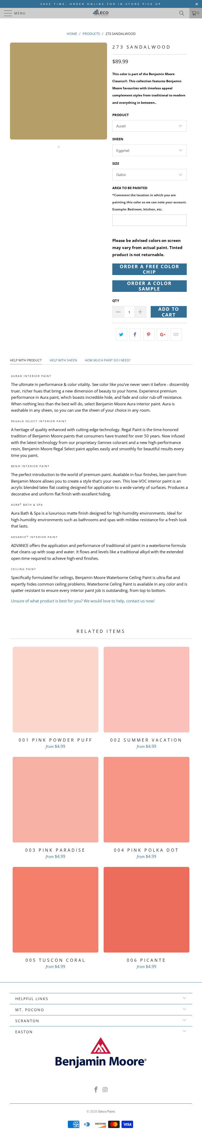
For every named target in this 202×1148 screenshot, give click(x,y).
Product (120, 114)
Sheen (117, 139)
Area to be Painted (149, 198)
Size (115, 163)
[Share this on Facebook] (135, 334)
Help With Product (26, 360)
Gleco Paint (106, 1111)
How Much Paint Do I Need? (107, 360)
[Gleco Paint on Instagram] (105, 1090)
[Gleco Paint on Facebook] (96, 1090)
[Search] (183, 13)
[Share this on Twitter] (121, 334)
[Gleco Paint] (101, 13)
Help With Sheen (63, 360)
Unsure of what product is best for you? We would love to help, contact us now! (83, 600)
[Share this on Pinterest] (148, 334)
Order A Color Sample (149, 286)
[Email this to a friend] (176, 334)
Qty (115, 300)
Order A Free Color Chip (149, 269)
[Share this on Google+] (162, 334)
